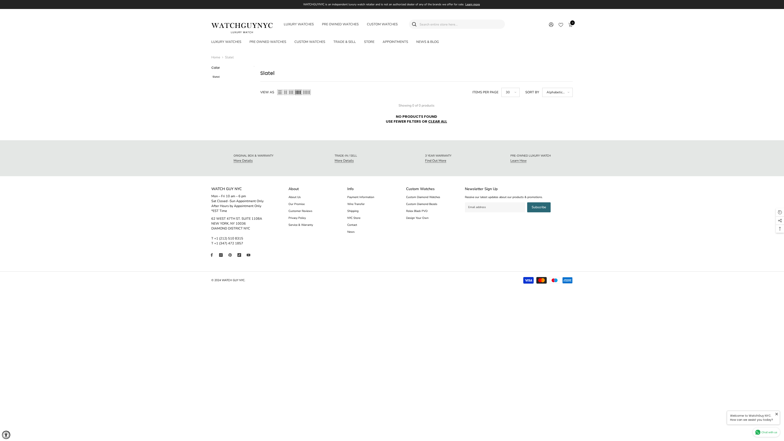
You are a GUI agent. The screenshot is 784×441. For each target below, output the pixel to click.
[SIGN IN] (551, 24)
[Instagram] (221, 255)
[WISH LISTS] (561, 24)
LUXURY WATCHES (299, 24)
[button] (280, 92)
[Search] (457, 24)
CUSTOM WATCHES (382, 24)
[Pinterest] (230, 255)
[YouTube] (248, 255)
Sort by (532, 92)
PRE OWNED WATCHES (340, 24)
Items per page (485, 92)
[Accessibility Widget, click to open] (6, 435)
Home (215, 57)
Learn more (472, 4)
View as (267, 92)
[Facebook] (212, 255)
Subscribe (539, 207)
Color (215, 68)
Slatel (229, 57)
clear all (437, 121)
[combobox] (460, 24)
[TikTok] (239, 255)
